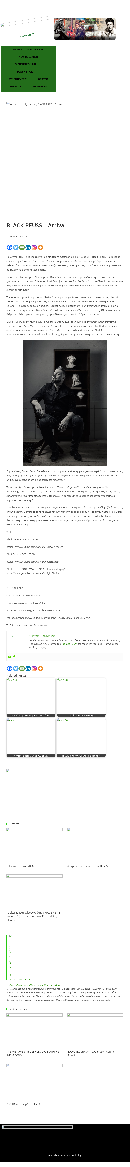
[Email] (22, 247)
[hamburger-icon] (124, 1149)
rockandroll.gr (69, 643)
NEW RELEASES (28, 57)
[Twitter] (70, 6)
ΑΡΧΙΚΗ (17, 49)
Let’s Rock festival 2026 (20, 866)
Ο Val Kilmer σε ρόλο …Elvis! (23, 1104)
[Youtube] (9, 656)
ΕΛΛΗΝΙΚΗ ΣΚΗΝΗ (25, 64)
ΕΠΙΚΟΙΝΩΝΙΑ (40, 86)
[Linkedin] (28, 247)
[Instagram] (34, 247)
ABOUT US (15, 86)
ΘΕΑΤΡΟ (43, 79)
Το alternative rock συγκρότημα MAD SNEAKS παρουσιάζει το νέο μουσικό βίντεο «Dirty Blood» (33, 916)
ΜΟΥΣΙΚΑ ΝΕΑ (35, 49)
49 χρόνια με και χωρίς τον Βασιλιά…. (89, 866)
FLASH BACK (25, 71)
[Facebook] (60, 6)
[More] (40, 247)
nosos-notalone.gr (19, 979)
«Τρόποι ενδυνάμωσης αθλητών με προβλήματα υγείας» (33, 985)
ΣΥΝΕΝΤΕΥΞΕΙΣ (18, 79)
